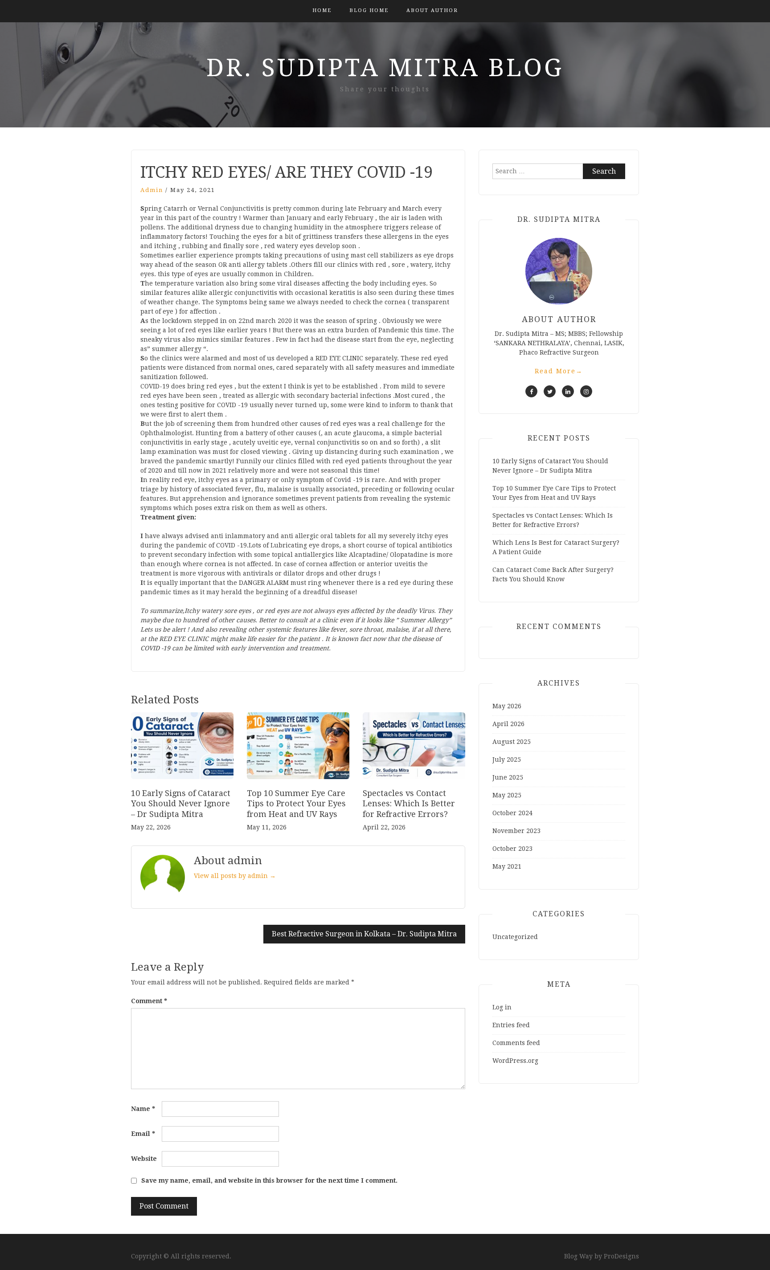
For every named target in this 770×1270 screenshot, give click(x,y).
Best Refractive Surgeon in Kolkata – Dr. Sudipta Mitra (364, 934)
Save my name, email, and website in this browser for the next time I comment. (269, 1180)
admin (151, 190)
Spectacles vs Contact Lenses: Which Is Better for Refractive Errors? (409, 803)
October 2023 (512, 848)
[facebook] (531, 391)
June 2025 (507, 777)
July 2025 (506, 759)
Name (143, 1108)
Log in (502, 1007)
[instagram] (586, 391)
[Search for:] (558, 171)
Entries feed (511, 1025)
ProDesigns (621, 1256)
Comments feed (516, 1042)
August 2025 (511, 741)
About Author (432, 10)
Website (144, 1158)
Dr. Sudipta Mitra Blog (385, 67)
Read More (559, 371)
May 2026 (506, 706)
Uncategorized (515, 936)
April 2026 (508, 723)
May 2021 (506, 866)
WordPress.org (515, 1060)
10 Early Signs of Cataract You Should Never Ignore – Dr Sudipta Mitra (180, 803)
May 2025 (506, 795)
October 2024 (512, 813)
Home (322, 10)
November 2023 (516, 830)
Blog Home (369, 10)
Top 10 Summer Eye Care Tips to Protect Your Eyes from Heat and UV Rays (296, 803)
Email (143, 1133)
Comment (149, 1001)
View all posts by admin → (235, 875)
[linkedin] (568, 391)
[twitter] (550, 391)
